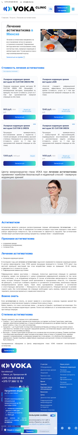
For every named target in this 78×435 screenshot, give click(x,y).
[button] (73, 9)
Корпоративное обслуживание (46, 388)
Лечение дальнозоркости (66, 383)
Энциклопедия (46, 378)
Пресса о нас (45, 376)
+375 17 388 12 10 (12, 381)
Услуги (12, 18)
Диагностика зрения (48, 370)
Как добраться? (7, 371)
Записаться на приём (14, 57)
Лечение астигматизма (65, 371)
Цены (43, 395)
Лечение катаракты (67, 375)
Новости (63, 387)
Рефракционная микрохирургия (46, 401)
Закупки (44, 384)
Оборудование (46, 367)
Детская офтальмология (66, 378)
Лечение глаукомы (48, 410)
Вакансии (44, 392)
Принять (30, 431)
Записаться (19, 117)
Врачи (43, 381)
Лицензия (44, 373)
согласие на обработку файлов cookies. (36, 424)
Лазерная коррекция (68, 367)
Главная (5, 18)
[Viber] (28, 387)
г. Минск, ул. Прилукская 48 (14, 374)
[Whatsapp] (24, 387)
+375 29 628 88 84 (11, 2)
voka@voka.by (28, 2)
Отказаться (44, 431)
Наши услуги (64, 364)
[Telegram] (21, 387)
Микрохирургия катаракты (46, 406)
